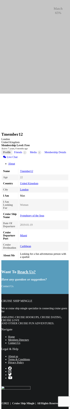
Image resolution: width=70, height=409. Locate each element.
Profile (7, 152)
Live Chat (12, 157)
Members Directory (18, 339)
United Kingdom (29, 183)
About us (13, 356)
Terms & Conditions (19, 359)
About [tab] (11, 163)
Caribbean (25, 246)
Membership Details (55, 152)
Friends (19, 152)
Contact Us (7, 286)
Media (35, 152)
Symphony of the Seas (32, 215)
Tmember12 (26, 171)
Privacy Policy (16, 362)
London (24, 189)
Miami (23, 235)
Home (11, 336)
